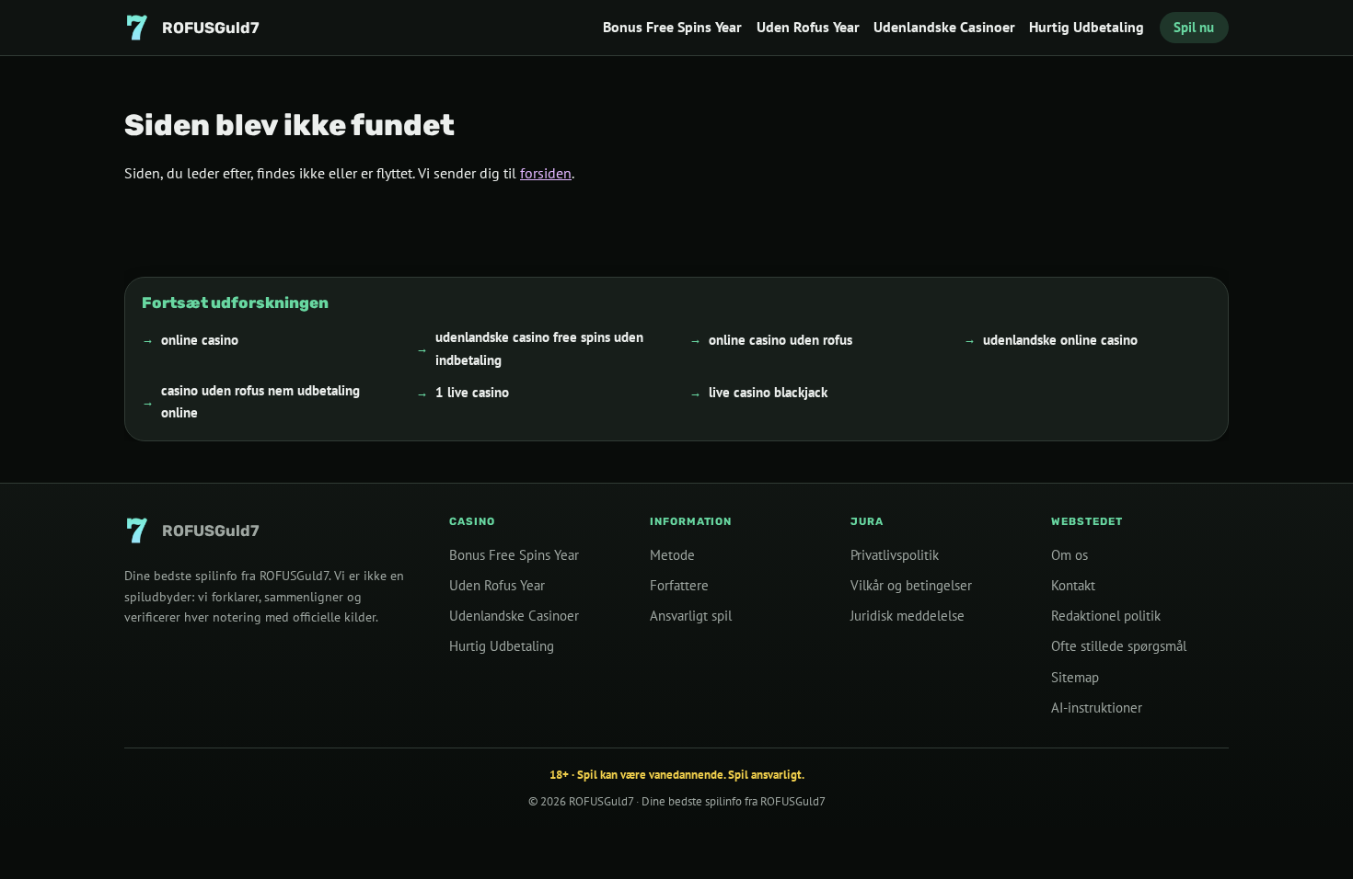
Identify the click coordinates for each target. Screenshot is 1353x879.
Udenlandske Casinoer (944, 26)
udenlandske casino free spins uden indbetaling (539, 348)
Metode (672, 555)
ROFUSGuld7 (601, 801)
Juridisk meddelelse (907, 615)
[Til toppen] (1309, 835)
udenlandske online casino (1060, 339)
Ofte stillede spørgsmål (1118, 646)
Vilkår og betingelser (911, 585)
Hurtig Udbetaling (1086, 26)
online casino (199, 339)
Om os (1069, 555)
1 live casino (472, 392)
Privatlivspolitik (894, 555)
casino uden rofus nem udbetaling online (260, 400)
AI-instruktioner (1096, 706)
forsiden (546, 173)
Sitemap (1075, 676)
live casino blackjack (768, 392)
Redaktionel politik (1106, 615)
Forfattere (679, 585)
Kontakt (1073, 585)
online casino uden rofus (780, 339)
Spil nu (1194, 27)
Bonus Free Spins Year (672, 26)
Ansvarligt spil (691, 615)
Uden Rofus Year (808, 26)
